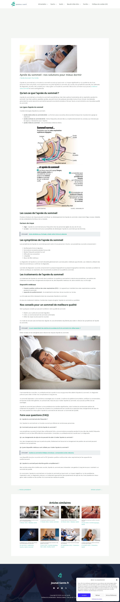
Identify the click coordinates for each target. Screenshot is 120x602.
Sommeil (28, 78)
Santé (61, 4)
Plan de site (70, 597)
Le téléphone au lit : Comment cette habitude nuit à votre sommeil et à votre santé (28, 543)
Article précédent (24, 489)
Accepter (84, 595)
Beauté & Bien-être (73, 4)
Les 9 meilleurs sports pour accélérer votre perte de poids (91, 520)
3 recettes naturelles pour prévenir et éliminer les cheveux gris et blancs (90, 543)
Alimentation (42, 4)
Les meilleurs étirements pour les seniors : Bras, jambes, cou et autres (49, 543)
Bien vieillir (43, 547)
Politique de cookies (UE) (100, 4)
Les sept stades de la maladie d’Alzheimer (69, 520)
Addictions (31, 545)
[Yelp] (66, 588)
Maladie (31, 522)
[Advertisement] (60, 20)
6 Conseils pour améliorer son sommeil (47, 520)
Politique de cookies (97, 599)
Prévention (76, 545)
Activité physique (94, 522)
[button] (117, 580)
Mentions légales (61, 597)
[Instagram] (62, 588)
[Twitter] (58, 588)
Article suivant (96, 489)
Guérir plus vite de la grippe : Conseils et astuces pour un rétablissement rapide (29, 520)
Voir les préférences (111, 595)
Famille (85, 4)
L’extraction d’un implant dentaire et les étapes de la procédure (70, 543)
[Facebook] (54, 588)
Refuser (98, 595)
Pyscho (53, 4)
